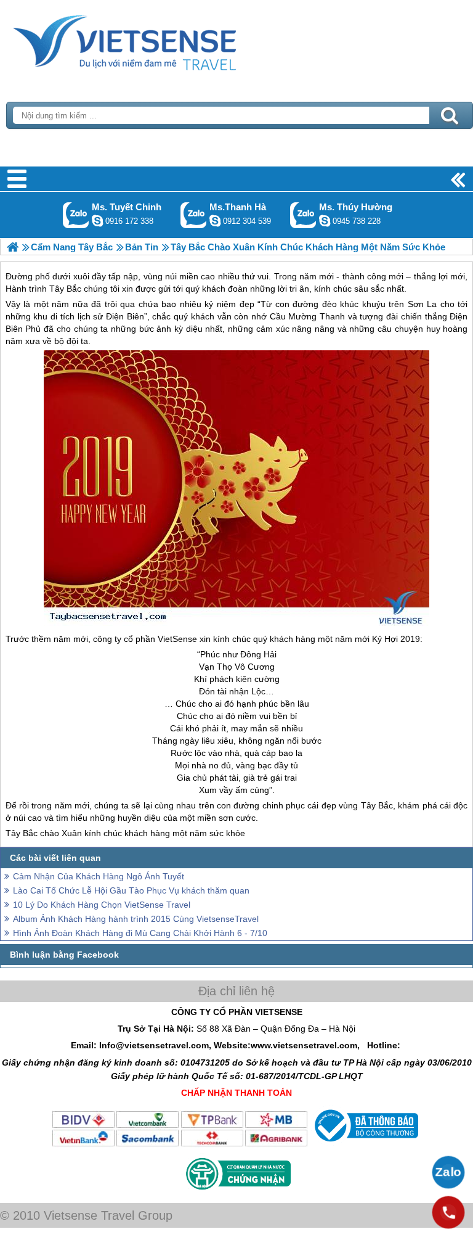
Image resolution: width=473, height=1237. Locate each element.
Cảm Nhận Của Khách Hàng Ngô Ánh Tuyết (98, 876)
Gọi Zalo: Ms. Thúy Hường (303, 215)
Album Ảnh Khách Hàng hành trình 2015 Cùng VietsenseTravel (136, 919)
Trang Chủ (155, 40)
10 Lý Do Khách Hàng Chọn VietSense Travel (101, 905)
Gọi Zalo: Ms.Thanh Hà (194, 215)
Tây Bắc (377, 805)
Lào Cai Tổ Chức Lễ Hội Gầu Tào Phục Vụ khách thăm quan (131, 890)
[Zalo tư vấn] (448, 1172)
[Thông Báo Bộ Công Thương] (365, 1144)
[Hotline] (448, 1212)
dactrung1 (324, 221)
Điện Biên (125, 316)
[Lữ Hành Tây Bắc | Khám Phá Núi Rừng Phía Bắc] (12, 247)
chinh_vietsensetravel (97, 221)
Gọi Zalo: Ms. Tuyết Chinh (76, 215)
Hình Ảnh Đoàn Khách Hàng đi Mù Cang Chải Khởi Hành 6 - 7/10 (140, 933)
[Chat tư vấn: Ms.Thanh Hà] (215, 221)
